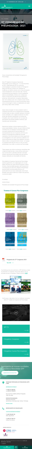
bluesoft (4, 443)
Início (2, 18)
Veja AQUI (9, 262)
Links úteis (9, 441)
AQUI (10, 210)
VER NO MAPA (9, 403)
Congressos (6, 18)
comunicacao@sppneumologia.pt (13, 411)
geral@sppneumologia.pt (11, 386)
